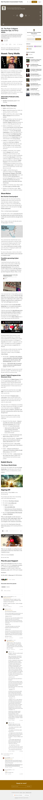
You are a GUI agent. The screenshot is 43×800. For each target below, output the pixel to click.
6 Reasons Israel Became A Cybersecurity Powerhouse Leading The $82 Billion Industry (12, 450)
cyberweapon (4, 397)
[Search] (28, 2)
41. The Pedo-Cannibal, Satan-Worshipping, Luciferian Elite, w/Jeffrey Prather (36, 70)
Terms (24, 792)
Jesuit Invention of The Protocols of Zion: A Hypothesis (12, 513)
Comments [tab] (3, 586)
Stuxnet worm (10, 165)
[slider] (21, 24)
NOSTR (12, 555)
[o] (28, 61)
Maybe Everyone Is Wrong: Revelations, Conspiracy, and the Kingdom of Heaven (13, 509)
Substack (3, 568)
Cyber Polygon (4, 354)
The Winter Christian (14, 501)
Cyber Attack (12, 157)
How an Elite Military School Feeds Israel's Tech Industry (12, 444)
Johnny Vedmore (15, 317)
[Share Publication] (30, 2)
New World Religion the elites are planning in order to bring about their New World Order (12, 181)
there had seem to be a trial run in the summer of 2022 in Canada (12, 311)
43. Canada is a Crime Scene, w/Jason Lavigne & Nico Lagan (35, 60)
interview (14, 315)
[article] (34, 61)
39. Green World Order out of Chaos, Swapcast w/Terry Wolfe (35, 79)
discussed (10, 178)
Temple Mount (15, 137)
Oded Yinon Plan (17, 134)
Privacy (21, 792)
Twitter (20, 570)
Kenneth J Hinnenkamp (7, 596)
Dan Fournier (7, 769)
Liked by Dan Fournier (8, 597)
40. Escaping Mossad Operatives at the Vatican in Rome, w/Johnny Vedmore (35, 75)
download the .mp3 (11, 100)
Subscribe (34, 1)
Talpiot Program (15, 379)
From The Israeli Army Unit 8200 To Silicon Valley (12, 435)
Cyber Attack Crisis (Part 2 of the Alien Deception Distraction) (10, 266)
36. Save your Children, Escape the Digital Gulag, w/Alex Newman (35, 94)
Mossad (8, 152)
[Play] (3, 531)
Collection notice (28, 792)
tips (19, 371)
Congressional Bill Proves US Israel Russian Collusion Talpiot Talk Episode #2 (12, 440)
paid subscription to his (14, 566)
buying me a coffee (5, 570)
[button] (13, 15)
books (6, 505)
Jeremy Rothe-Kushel (14, 426)
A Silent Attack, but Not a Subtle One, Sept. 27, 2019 (12, 454)
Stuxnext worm (14, 396)
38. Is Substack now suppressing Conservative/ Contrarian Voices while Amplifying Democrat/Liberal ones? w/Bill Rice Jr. (36, 84)
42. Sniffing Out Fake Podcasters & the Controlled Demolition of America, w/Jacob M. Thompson (35, 65)
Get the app (27, 795)
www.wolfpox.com (12, 503)
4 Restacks (13, 579)
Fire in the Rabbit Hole (10, 507)
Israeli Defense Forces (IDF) (11, 381)
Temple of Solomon (16, 135)
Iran (10, 158)
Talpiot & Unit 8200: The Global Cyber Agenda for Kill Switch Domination (12, 422)
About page (11, 575)
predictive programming (15, 306)
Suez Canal (5, 222)
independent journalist (17, 565)
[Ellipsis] (22, 596)
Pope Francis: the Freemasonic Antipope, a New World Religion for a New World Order (12, 173)
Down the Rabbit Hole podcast (12, 49)
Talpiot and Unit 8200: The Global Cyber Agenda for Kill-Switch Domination (12, 429)
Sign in (39, 1)
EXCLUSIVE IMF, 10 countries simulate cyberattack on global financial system (12, 365)
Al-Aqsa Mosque (16, 138)
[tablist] (5, 587)
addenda (3, 295)
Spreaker (5, 100)
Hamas (9, 122)
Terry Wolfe (9, 640)
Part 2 (10, 171)
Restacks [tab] (7, 586)
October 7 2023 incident (10, 120)
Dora (6, 609)
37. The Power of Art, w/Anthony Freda (34, 89)
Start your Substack (18, 795)
